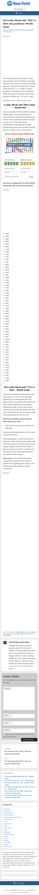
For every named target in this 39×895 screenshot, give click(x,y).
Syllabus (6, 840)
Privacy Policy (32, 890)
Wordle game (8, 114)
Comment (7, 688)
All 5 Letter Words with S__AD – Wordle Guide (19, 780)
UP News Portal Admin (26, 30)
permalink (8, 635)
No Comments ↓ (7, 32)
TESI (8, 130)
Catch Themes (24, 892)
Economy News (8, 815)
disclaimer (32, 865)
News (5, 830)
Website (6, 730)
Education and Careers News (12, 817)
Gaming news (8, 824)
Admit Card (7, 811)
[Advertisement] (19, 57)
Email (6, 723)
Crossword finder (9, 813)
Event (5, 821)
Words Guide (8, 847)
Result (6, 836)
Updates (22, 632)
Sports (6, 838)
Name (6, 715)
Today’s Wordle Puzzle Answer (21, 100)
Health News (7, 828)
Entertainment (8, 819)
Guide (18, 632)
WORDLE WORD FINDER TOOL (22, 134)
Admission (7, 809)
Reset (31, 177)
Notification (7, 832)
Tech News (7, 842)
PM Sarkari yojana (9, 834)
